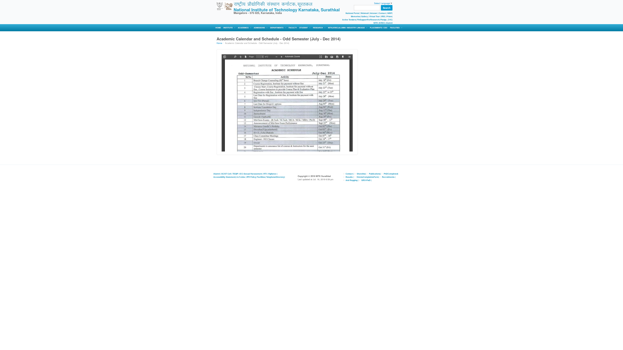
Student (303, 27)
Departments (276, 27)
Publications (374, 173)
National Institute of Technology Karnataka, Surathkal (287, 10)
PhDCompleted (391, 173)
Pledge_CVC (386, 19)
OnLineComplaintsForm (368, 176)
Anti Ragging (352, 180)
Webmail (365, 13)
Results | (350, 176)
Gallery (364, 16)
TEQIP (235, 173)
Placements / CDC (378, 27)
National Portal (353, 13)
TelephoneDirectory (275, 176)
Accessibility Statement (224, 176)
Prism (389, 16)
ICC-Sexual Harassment (251, 173)
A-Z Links (240, 176)
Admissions (259, 27)
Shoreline (361, 173)
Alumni (216, 173)
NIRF (389, 13)
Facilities (395, 27)
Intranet (373, 13)
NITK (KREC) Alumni (382, 22)
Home (218, 27)
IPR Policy (251, 176)
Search (387, 7)
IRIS (383, 16)
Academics (243, 27)
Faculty (293, 27)
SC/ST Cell (226, 173)
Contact (382, 13)
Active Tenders (349, 19)
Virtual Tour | (375, 16)
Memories (355, 16)
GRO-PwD (366, 180)
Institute (228, 27)
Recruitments (388, 176)
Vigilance (272, 173)
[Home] (225, 5)
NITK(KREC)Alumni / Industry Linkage (346, 27)
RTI (265, 173)
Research (318, 27)
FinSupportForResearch (368, 19)
